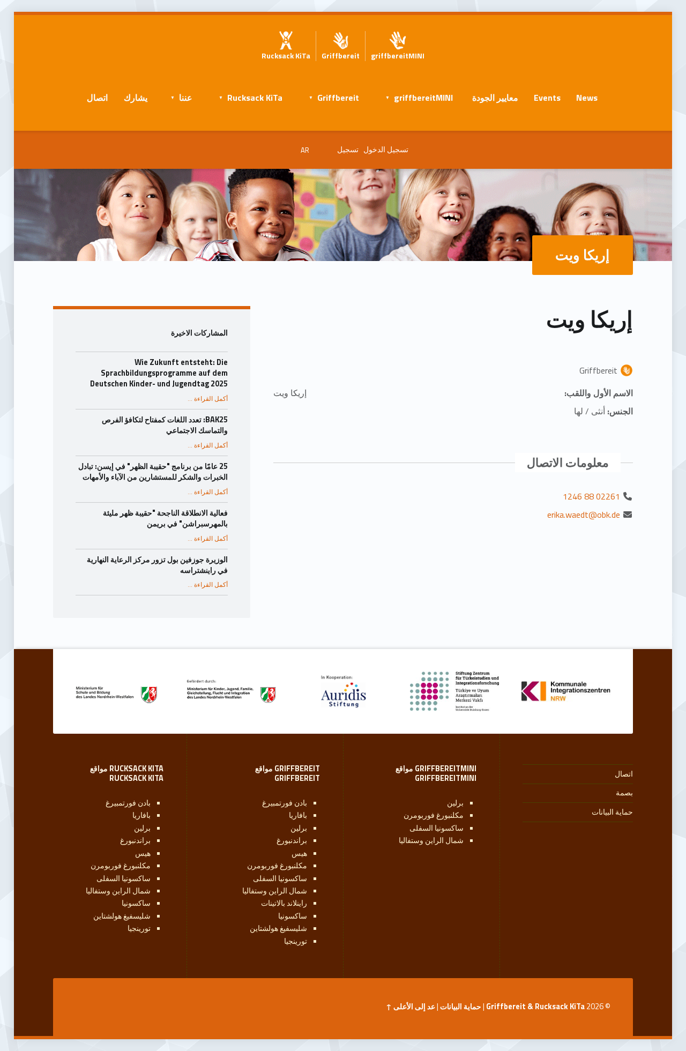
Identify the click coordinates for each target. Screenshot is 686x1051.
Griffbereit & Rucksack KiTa (535, 1006)
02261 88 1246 (591, 496)
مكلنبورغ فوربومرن (434, 815)
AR (305, 150)
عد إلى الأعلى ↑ (410, 1006)
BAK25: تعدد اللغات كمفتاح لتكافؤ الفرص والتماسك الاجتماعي (165, 425)
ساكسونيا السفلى (436, 828)
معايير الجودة (495, 97)
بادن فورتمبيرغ (284, 803)
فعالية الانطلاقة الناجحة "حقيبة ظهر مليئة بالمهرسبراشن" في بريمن (165, 518)
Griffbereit (338, 97)
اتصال (97, 97)
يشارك (135, 97)
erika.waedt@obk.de (583, 514)
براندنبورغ (292, 840)
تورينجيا (295, 941)
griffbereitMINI (423, 97)
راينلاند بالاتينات (284, 903)
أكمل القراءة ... (208, 399)
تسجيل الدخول (385, 149)
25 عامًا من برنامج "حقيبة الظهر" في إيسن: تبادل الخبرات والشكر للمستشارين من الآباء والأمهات (153, 471)
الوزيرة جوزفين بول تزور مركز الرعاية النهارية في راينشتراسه (157, 565)
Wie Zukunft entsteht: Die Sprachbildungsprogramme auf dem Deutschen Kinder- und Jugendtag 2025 (159, 373)
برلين (455, 803)
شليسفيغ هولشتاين (278, 928)
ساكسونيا (292, 916)
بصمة (624, 793)
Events (547, 97)
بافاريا (298, 815)
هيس (299, 853)
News (587, 97)
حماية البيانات (612, 812)
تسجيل (348, 149)
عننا (185, 97)
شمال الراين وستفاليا (431, 840)
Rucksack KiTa (254, 97)
